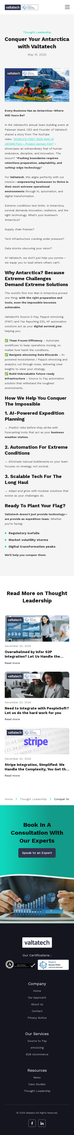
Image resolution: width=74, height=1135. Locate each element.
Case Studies (37, 1084)
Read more (13, 663)
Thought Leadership (33, 799)
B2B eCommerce (37, 1054)
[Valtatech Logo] (37, 942)
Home (9, 799)
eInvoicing (37, 1047)
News (37, 1077)
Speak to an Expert (37, 853)
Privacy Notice (37, 1017)
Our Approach (37, 997)
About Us (37, 1004)
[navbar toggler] (64, 7)
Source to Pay (37, 1040)
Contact (37, 1011)
